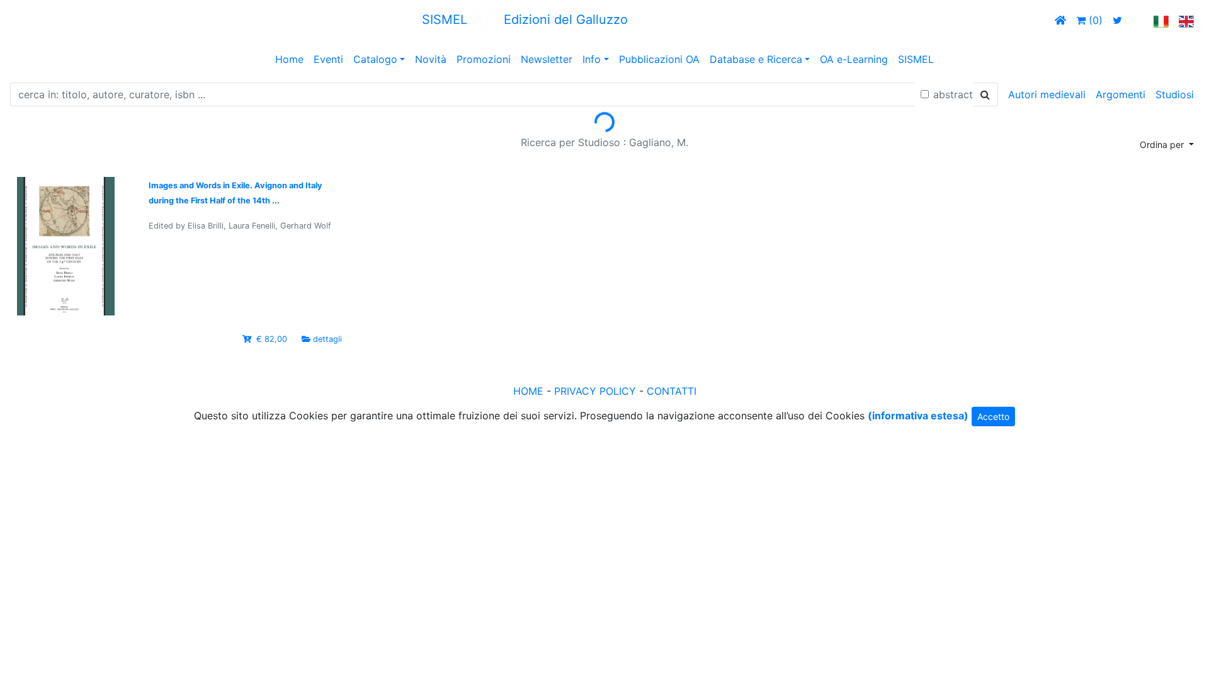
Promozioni (484, 59)
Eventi (328, 59)
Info (591, 59)
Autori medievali (1047, 94)
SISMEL (916, 59)
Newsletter (546, 59)
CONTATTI (671, 391)
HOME (528, 391)
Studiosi (1174, 94)
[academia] (1138, 20)
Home (289, 59)
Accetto (993, 416)
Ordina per (1163, 144)
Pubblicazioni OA (659, 59)
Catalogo (375, 59)
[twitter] (1117, 20)
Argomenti (1120, 94)
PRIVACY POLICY (595, 391)
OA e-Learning (854, 59)
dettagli (327, 339)
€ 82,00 (271, 339)
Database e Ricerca (756, 59)
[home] (1060, 20)
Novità (430, 59)
